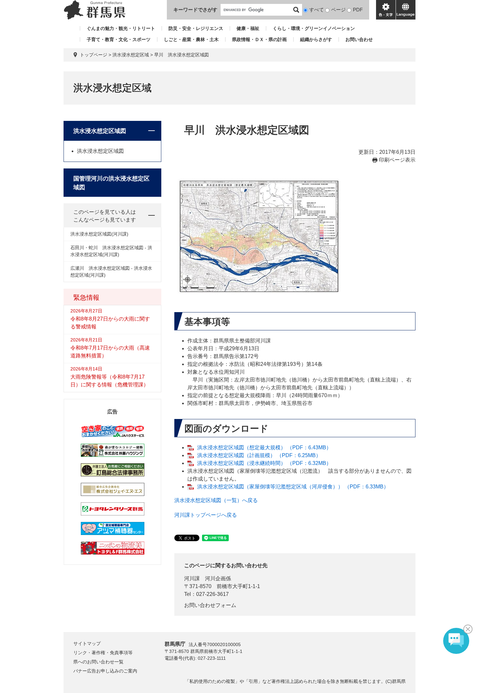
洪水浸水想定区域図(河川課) (99, 234)
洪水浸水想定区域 (130, 54)
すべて (316, 9)
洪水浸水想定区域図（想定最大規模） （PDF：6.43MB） (264, 447)
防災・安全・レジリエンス (195, 28)
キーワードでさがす (195, 9)
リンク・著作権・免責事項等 (103, 652)
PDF (358, 9)
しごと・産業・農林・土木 (191, 39)
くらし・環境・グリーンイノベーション (314, 28)
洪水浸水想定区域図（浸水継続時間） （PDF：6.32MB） (264, 463)
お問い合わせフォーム (210, 605)
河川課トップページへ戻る (205, 515)
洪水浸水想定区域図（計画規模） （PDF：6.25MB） (259, 455)
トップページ (93, 54)
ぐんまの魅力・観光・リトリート (121, 28)
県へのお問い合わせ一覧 (98, 661)
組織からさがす (316, 39)
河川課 (192, 578)
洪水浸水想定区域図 (99, 131)
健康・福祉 (248, 28)
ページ (338, 9)
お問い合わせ (359, 39)
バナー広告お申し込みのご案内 (105, 670)
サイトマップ (87, 643)
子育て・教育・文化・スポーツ (119, 39)
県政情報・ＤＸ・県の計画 (259, 39)
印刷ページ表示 (397, 160)
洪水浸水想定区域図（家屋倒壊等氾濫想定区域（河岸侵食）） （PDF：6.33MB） (293, 486)
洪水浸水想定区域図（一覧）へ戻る (216, 500)
